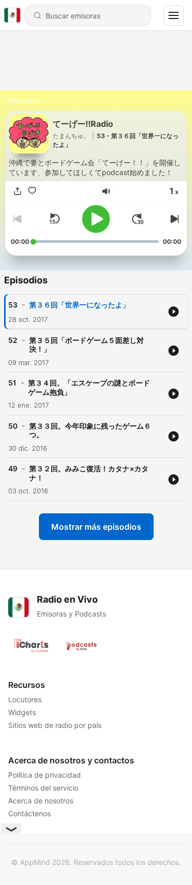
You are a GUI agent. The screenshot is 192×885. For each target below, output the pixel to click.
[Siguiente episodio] (173, 218)
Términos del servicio (43, 787)
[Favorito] (32, 191)
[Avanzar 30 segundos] (138, 218)
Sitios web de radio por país (54, 725)
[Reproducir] (96, 219)
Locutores (24, 699)
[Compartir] (18, 191)
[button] (106, 191)
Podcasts (22, 100)
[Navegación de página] (173, 15)
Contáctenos (29, 813)
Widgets (22, 712)
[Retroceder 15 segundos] (54, 218)
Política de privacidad (44, 775)
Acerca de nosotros (40, 800)
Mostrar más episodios (96, 527)
